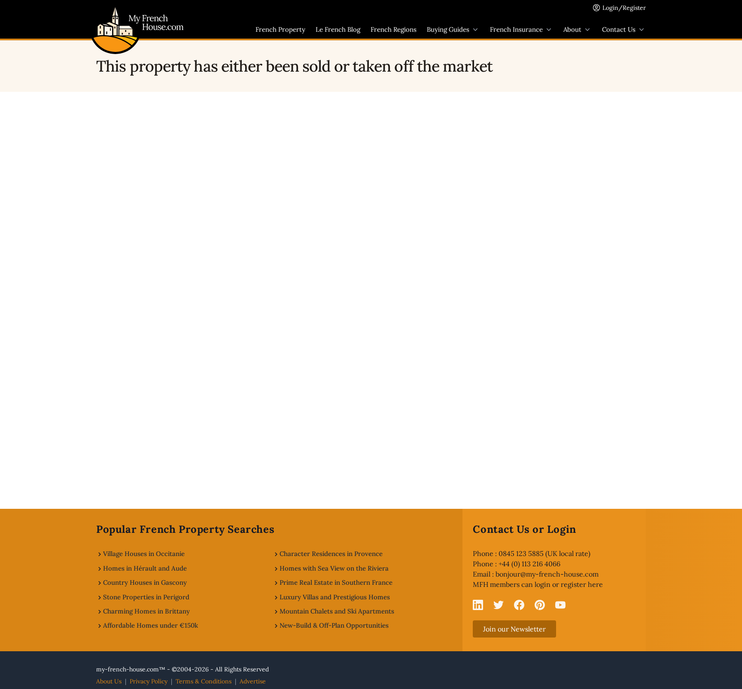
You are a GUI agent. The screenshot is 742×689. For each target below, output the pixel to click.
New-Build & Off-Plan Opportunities (334, 625)
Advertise (253, 681)
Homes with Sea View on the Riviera (334, 568)
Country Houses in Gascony (145, 582)
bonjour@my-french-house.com (547, 574)
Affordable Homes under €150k (150, 625)
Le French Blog (338, 29)
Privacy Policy (148, 681)
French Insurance (516, 29)
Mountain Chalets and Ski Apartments (337, 611)
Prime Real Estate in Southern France (336, 582)
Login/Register (624, 8)
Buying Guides (448, 29)
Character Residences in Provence (331, 554)
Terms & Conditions (203, 681)
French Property (280, 29)
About (572, 29)
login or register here (569, 584)
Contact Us (619, 29)
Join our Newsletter (514, 629)
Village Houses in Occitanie (144, 554)
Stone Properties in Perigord (146, 597)
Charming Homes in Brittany (146, 611)
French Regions (394, 29)
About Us (109, 681)
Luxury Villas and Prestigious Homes (335, 597)
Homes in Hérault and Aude (145, 568)
